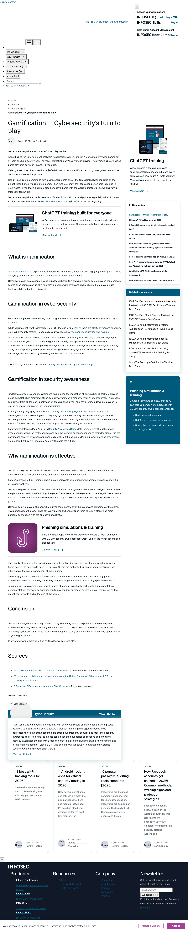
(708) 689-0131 (93, 21)
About (13, 76)
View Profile (107, 713)
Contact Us (107, 21)
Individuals (15, 51)
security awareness (57, 364)
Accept (176, 925)
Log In (161, 17)
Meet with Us (139, 191)
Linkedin (27, 754)
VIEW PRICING (52, 549)
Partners (117, 21)
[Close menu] (37, 42)
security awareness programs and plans (72, 411)
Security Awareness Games (63, 429)
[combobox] (22, 81)
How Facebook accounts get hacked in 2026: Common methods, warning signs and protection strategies (151, 247)
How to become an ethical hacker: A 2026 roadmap (152, 257)
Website (16, 754)
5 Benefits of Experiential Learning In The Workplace (42, 686)
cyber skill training (83, 364)
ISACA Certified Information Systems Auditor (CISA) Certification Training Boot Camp (151, 328)
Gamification (15, 271)
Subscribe (149, 894)
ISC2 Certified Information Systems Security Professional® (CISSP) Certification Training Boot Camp (152, 305)
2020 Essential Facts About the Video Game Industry (43, 670)
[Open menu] (29, 42)
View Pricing (139, 438)
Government (16, 56)
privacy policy (148, 907)
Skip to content (8, 2)
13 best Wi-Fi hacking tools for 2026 (145, 220)
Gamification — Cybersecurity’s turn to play (148, 215)
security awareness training (56, 201)
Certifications (17, 66)
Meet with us (51, 235)
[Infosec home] (12, 42)
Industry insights (17, 108)
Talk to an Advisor (18, 85)
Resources (15, 71)
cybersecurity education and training (89, 331)
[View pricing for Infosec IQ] (137, 384)
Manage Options (151, 925)
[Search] (40, 81)
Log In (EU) (172, 17)
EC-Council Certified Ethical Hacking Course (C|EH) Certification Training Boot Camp (150, 352)
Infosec (12, 100)
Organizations (17, 61)
